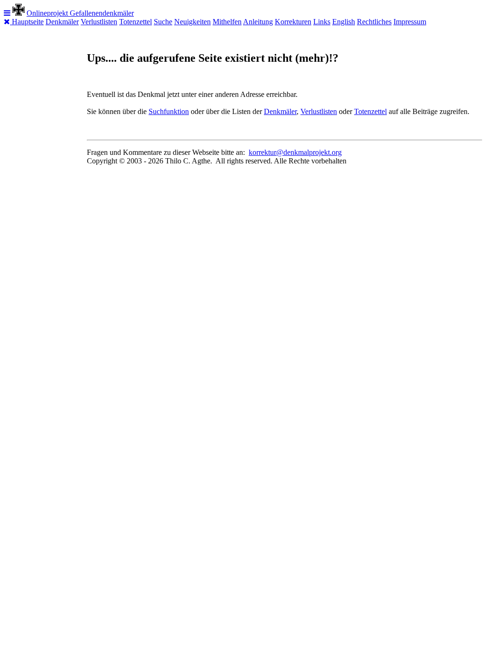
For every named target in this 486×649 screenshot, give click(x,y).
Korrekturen (293, 22)
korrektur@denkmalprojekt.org (295, 152)
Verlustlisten (99, 22)
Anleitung (258, 22)
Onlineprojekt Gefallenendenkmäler (80, 13)
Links (321, 22)
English (343, 22)
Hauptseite (28, 22)
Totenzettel (135, 22)
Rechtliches (374, 22)
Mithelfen (227, 22)
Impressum (409, 22)
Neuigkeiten (192, 22)
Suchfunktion (169, 111)
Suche (163, 22)
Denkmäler (62, 22)
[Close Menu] (8, 22)
